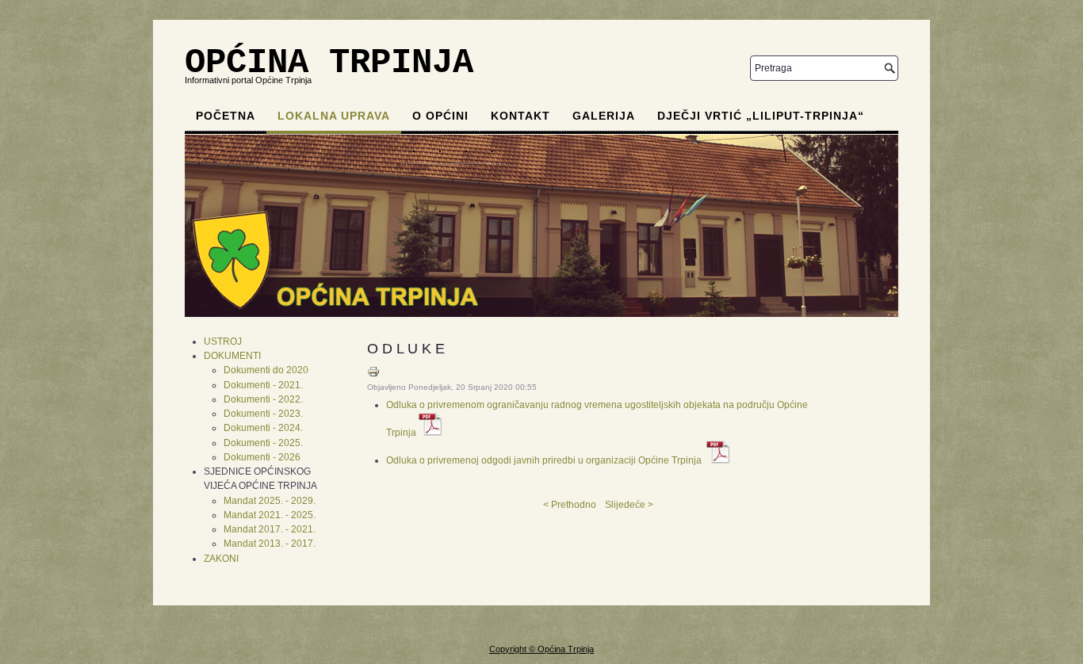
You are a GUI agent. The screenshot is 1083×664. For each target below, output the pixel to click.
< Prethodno (569, 504)
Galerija (603, 115)
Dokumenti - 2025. (263, 442)
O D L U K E (406, 349)
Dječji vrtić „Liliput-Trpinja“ (760, 115)
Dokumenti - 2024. (263, 427)
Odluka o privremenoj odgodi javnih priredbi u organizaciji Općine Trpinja (544, 460)
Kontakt (520, 115)
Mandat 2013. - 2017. (270, 543)
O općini (440, 115)
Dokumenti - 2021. (263, 385)
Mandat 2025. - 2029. (270, 500)
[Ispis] (373, 374)
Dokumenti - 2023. (263, 413)
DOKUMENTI (232, 355)
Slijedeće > (629, 504)
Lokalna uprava (333, 115)
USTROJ (223, 341)
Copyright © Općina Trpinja (541, 649)
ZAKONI (221, 558)
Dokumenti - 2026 (262, 457)
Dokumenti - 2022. (263, 399)
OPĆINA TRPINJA (329, 62)
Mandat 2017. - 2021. (270, 529)
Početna (225, 115)
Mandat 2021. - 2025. (270, 515)
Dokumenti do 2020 (266, 370)
